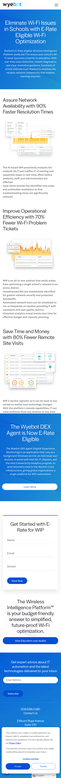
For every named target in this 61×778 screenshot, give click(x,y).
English (40, 775)
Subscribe (13, 693)
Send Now (17, 580)
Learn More (30, 486)
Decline (43, 766)
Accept (18, 766)
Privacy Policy (15, 743)
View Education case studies (30, 640)
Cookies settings (31, 759)
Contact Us (31, 713)
